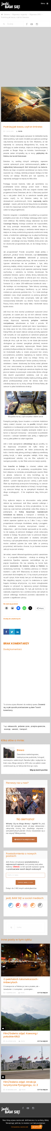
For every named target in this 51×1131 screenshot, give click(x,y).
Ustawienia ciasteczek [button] (19, 1127)
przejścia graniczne (38, 726)
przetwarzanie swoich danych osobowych (24, 869)
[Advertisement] (25, 60)
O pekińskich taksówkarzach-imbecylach (21, 981)
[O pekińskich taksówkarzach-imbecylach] (25, 960)
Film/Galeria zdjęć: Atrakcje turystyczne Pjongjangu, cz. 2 (20, 1083)
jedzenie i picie (23, 726)
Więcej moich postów (39, 770)
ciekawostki (12, 726)
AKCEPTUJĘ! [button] (36, 1127)
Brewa (20, 750)
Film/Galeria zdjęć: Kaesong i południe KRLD (20, 1035)
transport (23, 729)
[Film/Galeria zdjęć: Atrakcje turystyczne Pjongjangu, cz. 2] (25, 1062)
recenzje (7, 729)
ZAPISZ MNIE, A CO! (25, 882)
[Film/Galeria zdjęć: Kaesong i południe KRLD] (25, 1014)
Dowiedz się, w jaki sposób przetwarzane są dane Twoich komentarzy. (24, 707)
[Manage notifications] (41, 1126)
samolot (15, 729)
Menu (43, 3)
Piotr (20, 131)
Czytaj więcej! (42, 993)
